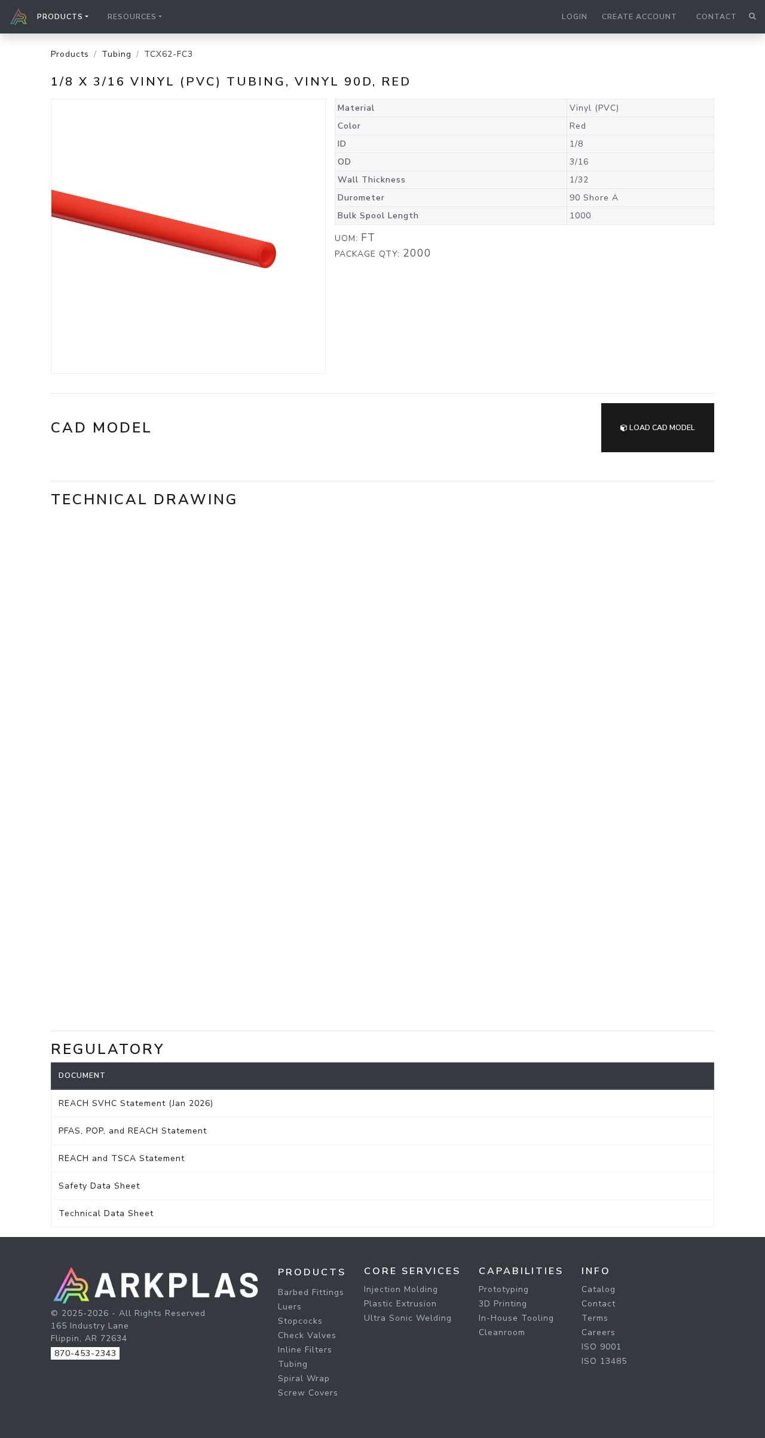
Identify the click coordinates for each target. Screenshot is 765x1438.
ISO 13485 (604, 1361)
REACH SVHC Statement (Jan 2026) (136, 1103)
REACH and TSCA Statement (122, 1158)
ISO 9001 (602, 1346)
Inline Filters (305, 1349)
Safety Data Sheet (99, 1186)
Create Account (639, 17)
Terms (595, 1318)
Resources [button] (132, 17)
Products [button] (60, 17)
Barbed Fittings (311, 1292)
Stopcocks (300, 1321)
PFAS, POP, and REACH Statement (133, 1131)
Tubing (116, 54)
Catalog (599, 1289)
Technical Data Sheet (106, 1213)
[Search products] (752, 17)
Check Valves (307, 1335)
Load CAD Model (661, 427)
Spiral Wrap (304, 1378)
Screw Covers (308, 1393)
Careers (599, 1332)
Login (574, 17)
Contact (716, 17)
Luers (290, 1306)
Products (70, 54)
